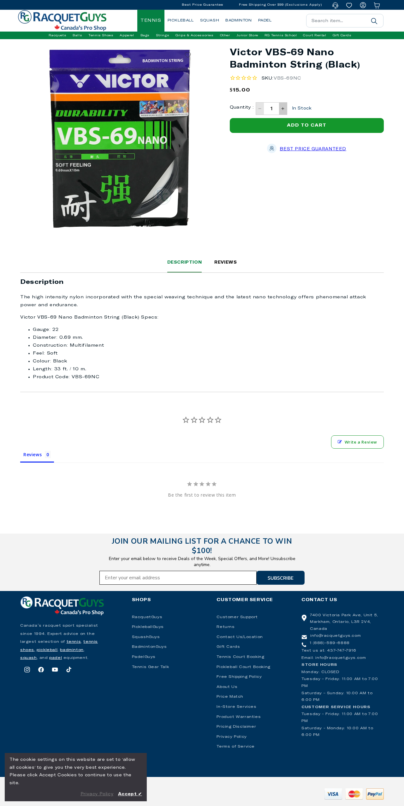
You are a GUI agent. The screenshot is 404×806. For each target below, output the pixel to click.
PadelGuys (144, 657)
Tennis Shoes (100, 35)
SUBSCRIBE (281, 578)
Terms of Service (236, 747)
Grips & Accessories (194, 35)
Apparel (127, 35)
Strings (162, 35)
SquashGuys (146, 637)
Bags (145, 35)
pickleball (47, 650)
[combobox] (344, 20)
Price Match (230, 697)
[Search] (374, 21)
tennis (74, 642)
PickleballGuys (148, 627)
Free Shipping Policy (239, 677)
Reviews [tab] (32, 454)
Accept (130, 794)
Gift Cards (228, 647)
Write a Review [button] (361, 442)
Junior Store (247, 35)
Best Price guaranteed (313, 149)
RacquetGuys (147, 617)
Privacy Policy (232, 737)
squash (28, 658)
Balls (77, 35)
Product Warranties (239, 717)
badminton (71, 650)
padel (55, 658)
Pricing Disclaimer (236, 727)
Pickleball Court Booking (243, 667)
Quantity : (242, 107)
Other (225, 35)
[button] (57, 35)
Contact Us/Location (240, 637)
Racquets (57, 35)
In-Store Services (236, 707)
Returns (226, 627)
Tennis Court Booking (240, 657)
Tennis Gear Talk (150, 667)
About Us (227, 687)
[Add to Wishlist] (187, 55)
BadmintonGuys (149, 647)
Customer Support (237, 617)
